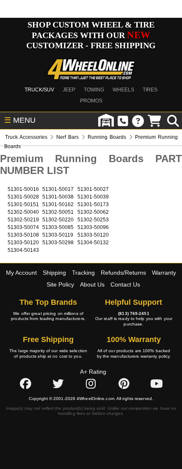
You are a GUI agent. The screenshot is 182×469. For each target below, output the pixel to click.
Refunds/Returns (123, 272)
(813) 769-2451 (133, 313)
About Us (92, 284)
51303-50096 (93, 227)
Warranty (164, 272)
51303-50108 (23, 235)
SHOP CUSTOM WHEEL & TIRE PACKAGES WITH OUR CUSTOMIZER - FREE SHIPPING (91, 35)
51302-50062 (93, 212)
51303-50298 (58, 243)
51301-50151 (23, 204)
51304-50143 (23, 250)
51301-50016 (23, 189)
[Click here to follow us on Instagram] (91, 383)
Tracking (83, 272)
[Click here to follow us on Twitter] (58, 383)
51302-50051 (58, 212)
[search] (173, 120)
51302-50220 (58, 220)
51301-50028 (23, 197)
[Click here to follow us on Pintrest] (124, 383)
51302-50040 (23, 212)
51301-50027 (93, 189)
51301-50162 (58, 204)
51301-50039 (93, 197)
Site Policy (60, 284)
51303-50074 (23, 227)
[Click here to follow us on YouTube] (156, 383)
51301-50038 (58, 197)
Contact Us (125, 284)
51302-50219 (23, 220)
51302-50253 (93, 220)
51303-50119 (57, 235)
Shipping (54, 272)
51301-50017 (58, 189)
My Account (21, 272)
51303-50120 (93, 235)
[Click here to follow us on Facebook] (25, 383)
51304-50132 (93, 243)
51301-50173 (93, 204)
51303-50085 (58, 227)
